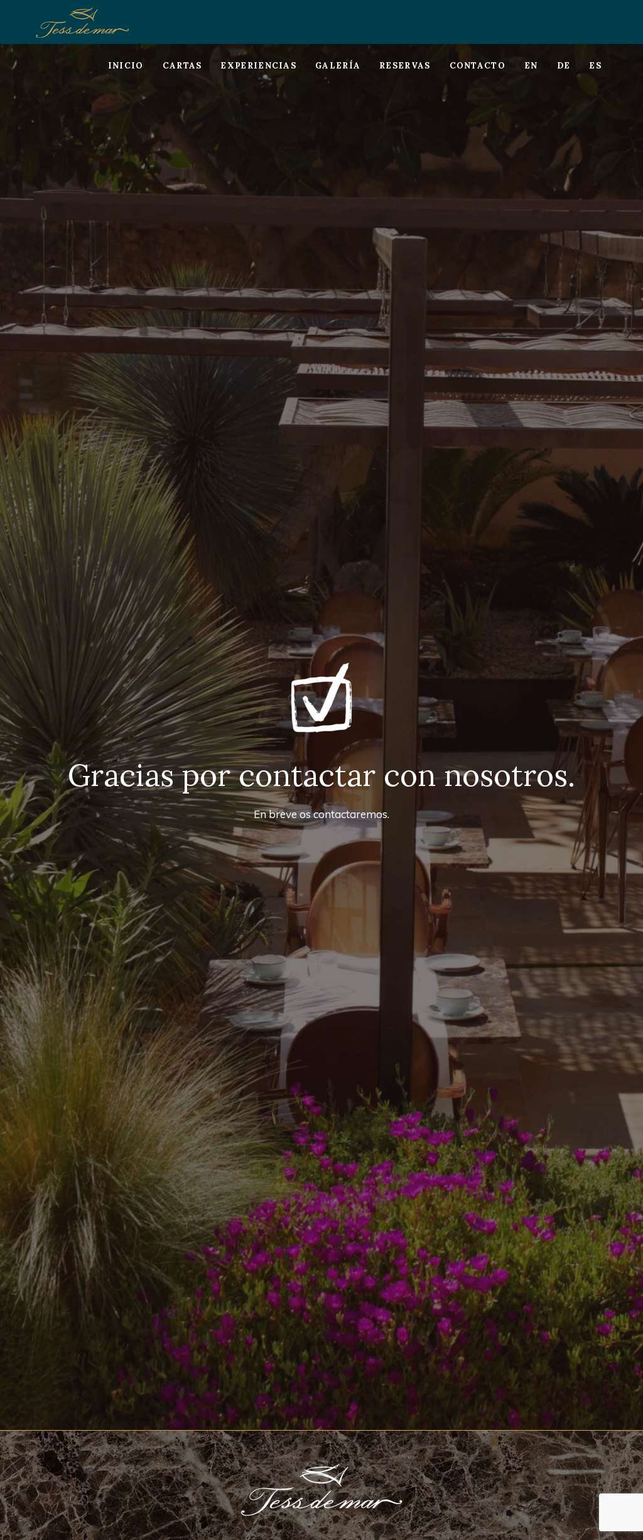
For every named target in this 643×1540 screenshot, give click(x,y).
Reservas (404, 65)
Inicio (126, 65)
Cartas (182, 65)
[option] (321, 737)
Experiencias (258, 65)
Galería (337, 65)
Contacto (477, 65)
